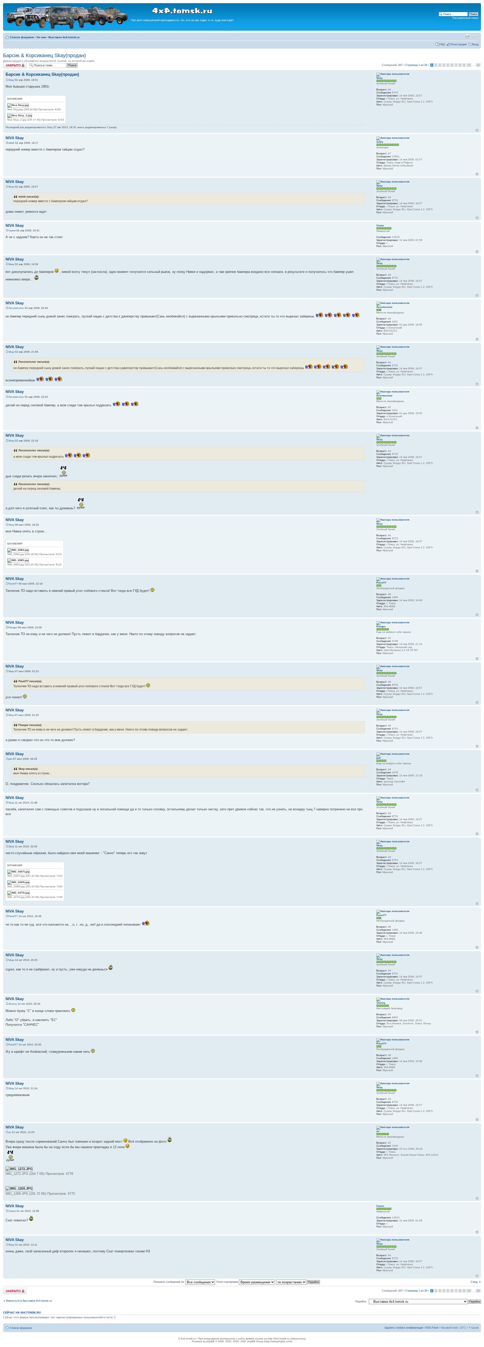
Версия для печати (467, 36)
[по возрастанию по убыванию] (298, 1281)
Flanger (12, 627)
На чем (41, 37)
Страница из (416, 64)
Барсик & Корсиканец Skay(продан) (44, 55)
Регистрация (458, 44)
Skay (11, 80)
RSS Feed (432, 1327)
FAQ (442, 44)
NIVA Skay (15, 138)
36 (478, 65)
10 (468, 65)
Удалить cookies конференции (403, 1327)
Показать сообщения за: (169, 1281)
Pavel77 (13, 583)
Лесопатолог (16, 308)
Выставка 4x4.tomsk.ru (64, 37)
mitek (11, 142)
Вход (475, 44)
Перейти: (361, 1301)
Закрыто (8, 63)
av (9, 1132)
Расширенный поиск (465, 17)
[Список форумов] (67, 28)
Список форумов (22, 37)
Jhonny (12, 1003)
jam (10, 758)
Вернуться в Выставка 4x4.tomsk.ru (29, 1300)
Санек (12, 230)
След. (474, 1281)
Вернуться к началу (477, 130)
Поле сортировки (227, 1281)
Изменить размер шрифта (474, 36)
